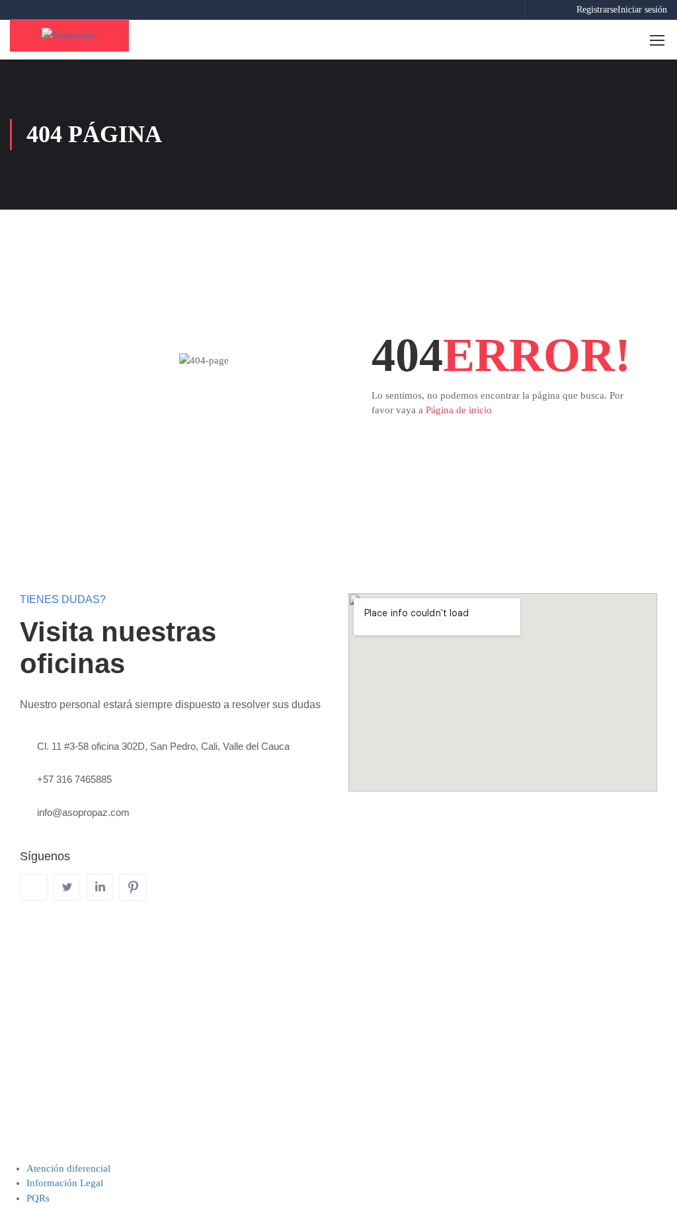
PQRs (38, 1198)
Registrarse (597, 10)
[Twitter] (67, 887)
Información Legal (64, 1183)
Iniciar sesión (642, 10)
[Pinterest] (133, 887)
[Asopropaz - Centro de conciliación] (69, 35)
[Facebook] (34, 887)
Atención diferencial (68, 1168)
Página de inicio (459, 410)
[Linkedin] (100, 887)
